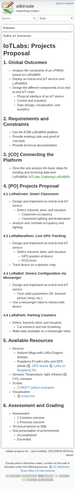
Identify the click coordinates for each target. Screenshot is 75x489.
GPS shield (39, 366)
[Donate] (29, 475)
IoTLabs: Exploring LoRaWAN (49, 176)
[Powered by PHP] (45, 475)
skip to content (64, 3)
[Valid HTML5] (61, 475)
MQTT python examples (37, 387)
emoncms (28, 396)
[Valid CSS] (29, 479)
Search (35, 18)
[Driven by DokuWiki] (45, 479)
